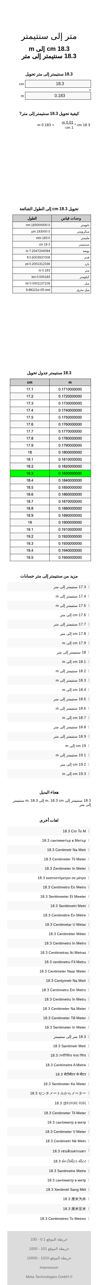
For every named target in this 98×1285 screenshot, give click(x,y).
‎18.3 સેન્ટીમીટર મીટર (69, 1161)
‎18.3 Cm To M (74, 831)
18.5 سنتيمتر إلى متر (70, 699)
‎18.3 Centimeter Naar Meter (62, 971)
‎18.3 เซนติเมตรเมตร (69, 1151)
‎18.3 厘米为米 (74, 1199)
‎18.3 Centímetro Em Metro (64, 990)
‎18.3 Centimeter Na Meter (64, 1009)
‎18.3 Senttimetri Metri (68, 906)
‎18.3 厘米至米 (74, 1209)
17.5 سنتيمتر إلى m (71, 605)
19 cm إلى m (75, 746)
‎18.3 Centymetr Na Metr (66, 980)
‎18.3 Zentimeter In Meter (65, 868)
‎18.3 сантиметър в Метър (64, 840)
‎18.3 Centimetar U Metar (65, 924)
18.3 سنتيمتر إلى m (71, 680)
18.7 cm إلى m (74, 718)
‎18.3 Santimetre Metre (67, 1171)
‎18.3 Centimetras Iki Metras (63, 952)
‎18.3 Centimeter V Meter (65, 1132)
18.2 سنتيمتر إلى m (71, 671)
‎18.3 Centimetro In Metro (65, 943)
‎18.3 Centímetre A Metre (65, 1065)
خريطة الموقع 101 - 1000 (49, 1249)
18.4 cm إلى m (74, 690)
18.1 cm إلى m (74, 662)
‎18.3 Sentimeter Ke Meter (64, 1084)
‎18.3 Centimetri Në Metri (65, 1141)
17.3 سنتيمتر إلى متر (70, 587)
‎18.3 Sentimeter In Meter (65, 1027)
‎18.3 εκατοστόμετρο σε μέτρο (62, 878)
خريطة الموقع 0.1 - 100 (49, 1239)
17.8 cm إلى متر (73, 633)
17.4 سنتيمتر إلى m (71, 596)
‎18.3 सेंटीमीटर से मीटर (70, 1074)
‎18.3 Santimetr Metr (69, 1046)
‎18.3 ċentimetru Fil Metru (65, 962)
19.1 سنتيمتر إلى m (71, 755)
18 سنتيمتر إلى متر (71, 652)
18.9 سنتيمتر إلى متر (70, 736)
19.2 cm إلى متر (73, 764)
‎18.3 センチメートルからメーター (58, 1093)
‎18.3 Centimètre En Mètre (64, 915)
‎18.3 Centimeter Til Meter (65, 859)
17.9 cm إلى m (74, 643)
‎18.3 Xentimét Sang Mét (66, 1189)
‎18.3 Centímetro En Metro (64, 887)
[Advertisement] (49, 13)
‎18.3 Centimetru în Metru (65, 999)
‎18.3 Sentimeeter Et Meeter (63, 896)
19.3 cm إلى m (74, 774)
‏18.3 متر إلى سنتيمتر (70, 1037)
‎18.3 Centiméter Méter (67, 934)
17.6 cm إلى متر (73, 615)
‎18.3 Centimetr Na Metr (66, 850)
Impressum (49, 1267)
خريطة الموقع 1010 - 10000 (49, 1258)
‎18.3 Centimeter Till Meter (64, 1018)
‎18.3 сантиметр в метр (66, 1122)
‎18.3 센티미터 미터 (70, 1103)
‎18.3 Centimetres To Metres (63, 1218)
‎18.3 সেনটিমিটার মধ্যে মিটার (68, 1055)
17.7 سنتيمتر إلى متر (70, 624)
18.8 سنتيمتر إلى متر (70, 727)
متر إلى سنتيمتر (49, 36)
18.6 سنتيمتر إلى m (71, 708)
